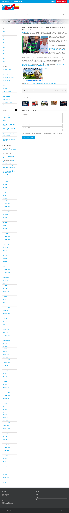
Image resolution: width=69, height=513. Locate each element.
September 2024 (6, 244)
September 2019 (6, 340)
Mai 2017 (5, 409)
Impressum (38, 497)
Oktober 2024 (6, 242)
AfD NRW (5, 83)
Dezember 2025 (6, 203)
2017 (4, 53)
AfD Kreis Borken (6, 74)
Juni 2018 (5, 376)
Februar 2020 (6, 329)
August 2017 (5, 401)
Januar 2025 (5, 233)
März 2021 (5, 299)
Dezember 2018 (6, 359)
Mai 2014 (5, 464)
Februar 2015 (6, 444)
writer (25, 83)
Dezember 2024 (6, 236)
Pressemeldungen (47, 83)
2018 (4, 50)
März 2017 (5, 414)
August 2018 (5, 370)
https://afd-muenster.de (8, 503)
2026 (4, 31)
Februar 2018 (6, 387)
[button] (63, 15)
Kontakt (38, 494)
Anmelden (5, 474)
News (4, 94)
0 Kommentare (53, 83)
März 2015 (5, 442)
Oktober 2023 (6, 275)
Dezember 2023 (6, 269)
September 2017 (6, 398)
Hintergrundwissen (40, 83)
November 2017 (6, 395)
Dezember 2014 (6, 447)
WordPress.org (6, 482)
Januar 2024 (5, 266)
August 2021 (5, 294)
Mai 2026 (5, 190)
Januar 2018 (5, 390)
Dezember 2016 (6, 422)
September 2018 (6, 368)
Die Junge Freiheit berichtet (28, 32)
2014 (4, 61)
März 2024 (5, 261)
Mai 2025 (5, 222)
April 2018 (5, 381)
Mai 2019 (5, 346)
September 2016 (6, 428)
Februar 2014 (6, 466)
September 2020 (6, 313)
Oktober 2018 (6, 365)
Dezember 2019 (6, 335)
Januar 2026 (5, 201)
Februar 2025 (6, 231)
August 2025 (5, 214)
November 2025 (6, 206)
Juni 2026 (5, 187)
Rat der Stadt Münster (7, 102)
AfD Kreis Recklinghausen (8, 77)
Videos (4, 105)
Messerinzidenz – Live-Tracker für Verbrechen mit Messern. (9, 150)
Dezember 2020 (6, 305)
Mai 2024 (5, 255)
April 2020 (5, 324)
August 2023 (5, 280)
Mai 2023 (5, 288)
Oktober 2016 (6, 425)
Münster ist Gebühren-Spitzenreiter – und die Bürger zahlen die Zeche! (9, 124)
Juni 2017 (5, 406)
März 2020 (5, 327)
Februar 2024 (6, 264)
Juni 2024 (5, 253)
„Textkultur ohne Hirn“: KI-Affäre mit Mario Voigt (8, 134)
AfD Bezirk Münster (7, 69)
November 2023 (6, 272)
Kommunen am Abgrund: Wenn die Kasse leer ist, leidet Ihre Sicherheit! (9, 139)
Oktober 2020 (6, 310)
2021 (4, 42)
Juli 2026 (5, 184)
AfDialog (5, 85)
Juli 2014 (5, 458)
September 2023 (6, 277)
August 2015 (5, 433)
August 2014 (5, 455)
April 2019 (5, 349)
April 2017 (5, 412)
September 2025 (6, 211)
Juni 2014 (5, 461)
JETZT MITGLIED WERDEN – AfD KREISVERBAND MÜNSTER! (9, 119)
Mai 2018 (5, 379)
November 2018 (6, 362)
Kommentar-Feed (6, 480)
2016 (4, 56)
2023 (4, 39)
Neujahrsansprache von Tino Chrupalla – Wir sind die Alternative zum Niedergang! (9, 172)
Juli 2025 (5, 217)
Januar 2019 (5, 357)
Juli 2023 (5, 283)
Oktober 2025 (6, 209)
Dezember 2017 (6, 392)
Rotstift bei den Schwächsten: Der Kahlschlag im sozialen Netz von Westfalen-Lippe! (9, 130)
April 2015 (5, 439)
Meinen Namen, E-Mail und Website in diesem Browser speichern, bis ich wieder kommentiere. (44, 133)
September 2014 (6, 453)
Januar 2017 (5, 420)
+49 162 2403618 (7, 502)
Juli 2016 (5, 431)
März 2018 (5, 384)
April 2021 (5, 296)
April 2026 (5, 192)
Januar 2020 (5, 332)
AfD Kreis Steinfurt (7, 80)
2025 (4, 34)
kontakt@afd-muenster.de (8, 500)
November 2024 (6, 239)
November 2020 (6, 307)
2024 (4, 36)
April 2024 (5, 258)
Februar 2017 (6, 417)
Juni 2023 (5, 285)
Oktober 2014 (6, 450)
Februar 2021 (6, 302)
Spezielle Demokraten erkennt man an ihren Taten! (9, 166)
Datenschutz (39, 499)
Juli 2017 (5, 403)
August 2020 (5, 316)
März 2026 (5, 195)
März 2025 (5, 228)
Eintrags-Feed (6, 477)
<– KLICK (45, 68)
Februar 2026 (6, 198)
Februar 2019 (6, 354)
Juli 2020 (5, 318)
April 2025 (5, 225)
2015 (4, 58)
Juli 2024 (5, 250)
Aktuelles (35, 83)
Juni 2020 (5, 321)
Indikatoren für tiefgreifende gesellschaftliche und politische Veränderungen (43, 65)
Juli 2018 (5, 373)
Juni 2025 (5, 220)
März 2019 (5, 351)
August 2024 (5, 247)
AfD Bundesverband (7, 72)
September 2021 (6, 291)
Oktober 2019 (6, 338)
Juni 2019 (5, 343)
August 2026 (5, 181)
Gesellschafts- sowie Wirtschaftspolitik (57, 49)
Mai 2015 (5, 436)
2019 (4, 47)
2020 (4, 45)
